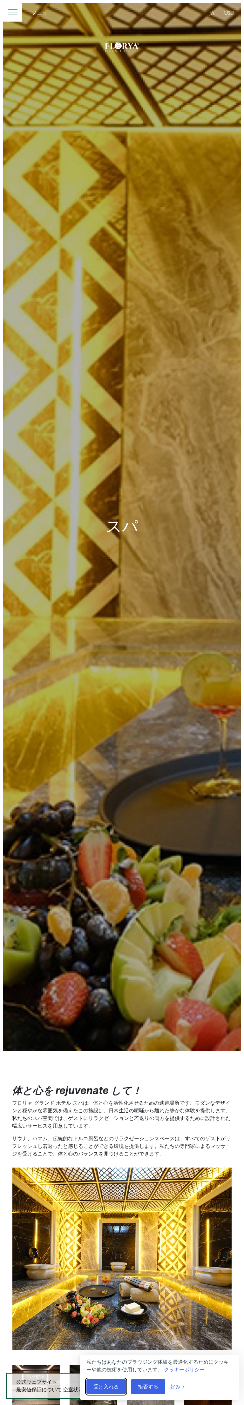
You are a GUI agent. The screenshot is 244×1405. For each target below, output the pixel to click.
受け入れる (106, 1386)
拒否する (148, 1386)
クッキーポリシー (184, 1369)
